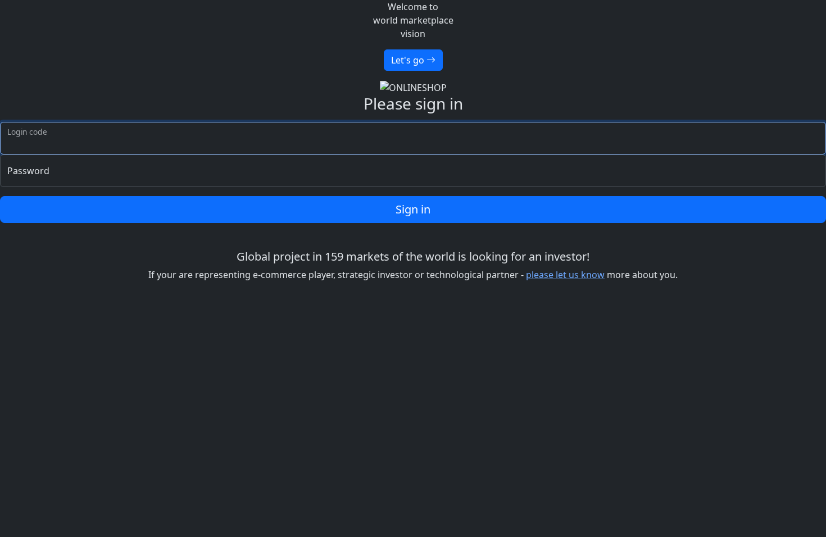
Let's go (408, 60)
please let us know (565, 274)
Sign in (413, 209)
